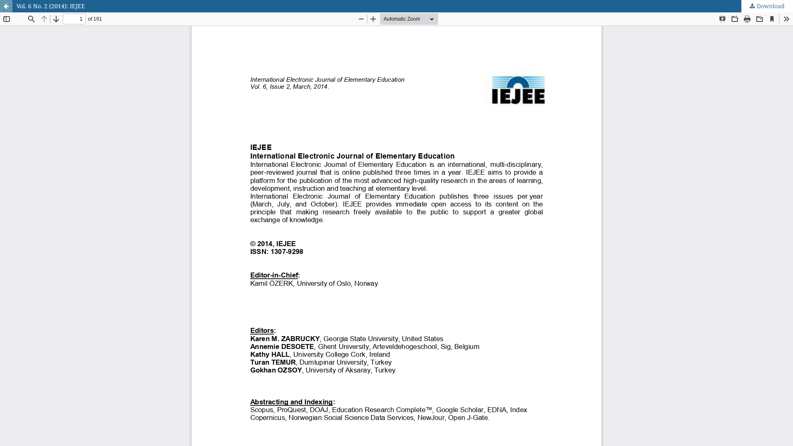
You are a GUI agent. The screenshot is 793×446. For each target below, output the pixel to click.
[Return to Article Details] (6, 6)
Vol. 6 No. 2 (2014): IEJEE (51, 6)
